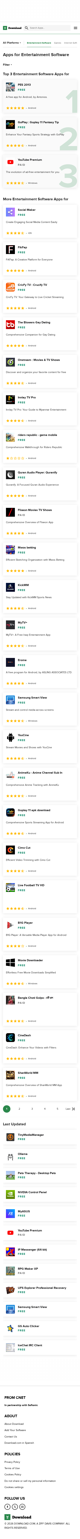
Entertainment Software (39, 43)
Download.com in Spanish (19, 1442)
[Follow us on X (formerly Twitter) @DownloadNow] (15, 1507)
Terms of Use (12, 1468)
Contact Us (10, 1436)
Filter (6, 65)
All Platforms (11, 42)
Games (57, 43)
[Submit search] (27, 28)
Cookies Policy (12, 1474)
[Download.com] (12, 28)
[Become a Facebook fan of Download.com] (7, 1507)
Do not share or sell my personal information (30, 1481)
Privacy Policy (12, 1462)
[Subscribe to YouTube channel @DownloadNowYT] (22, 1507)
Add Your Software (15, 1430)
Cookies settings (14, 1487)
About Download (14, 1424)
